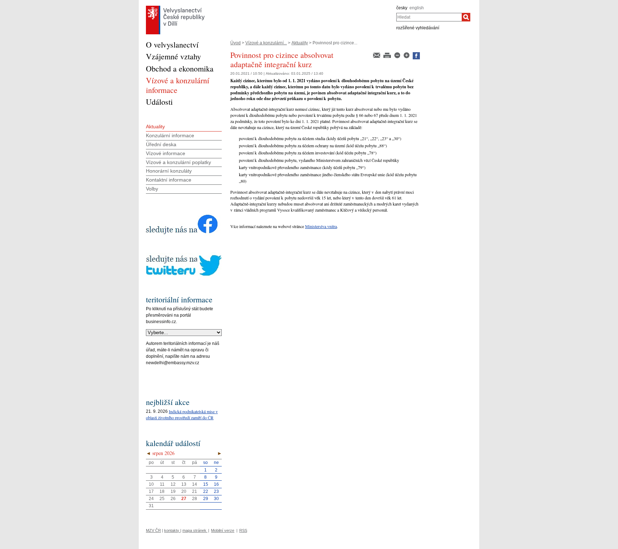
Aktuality (299, 42)
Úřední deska (161, 144)
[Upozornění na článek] (377, 54)
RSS (243, 530)
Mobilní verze (222, 530)
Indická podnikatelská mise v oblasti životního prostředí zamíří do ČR (182, 414)
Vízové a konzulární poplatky (178, 162)
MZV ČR (153, 530)
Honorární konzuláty (169, 171)
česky (401, 7)
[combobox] (429, 17)
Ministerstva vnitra (321, 226)
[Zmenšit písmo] (397, 54)
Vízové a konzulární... (266, 42)
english (416, 7)
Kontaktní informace (168, 180)
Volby (152, 189)
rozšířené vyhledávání (417, 28)
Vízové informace (165, 153)
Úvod (235, 42)
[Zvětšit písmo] (407, 54)
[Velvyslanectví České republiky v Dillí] (175, 7)
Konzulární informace (170, 135)
